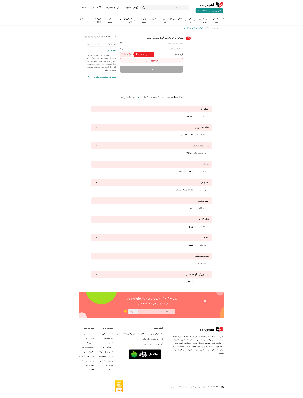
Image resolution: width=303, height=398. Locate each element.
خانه (222, 18)
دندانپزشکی (153, 18)
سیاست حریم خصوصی (105, 356)
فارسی (169, 43)
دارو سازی (190, 20)
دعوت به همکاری (107, 334)
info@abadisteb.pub (151, 339)
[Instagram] (217, 387)
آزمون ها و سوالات (143, 20)
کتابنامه (110, 370)
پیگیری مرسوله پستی (106, 361)
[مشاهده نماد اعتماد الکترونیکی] (141, 387)
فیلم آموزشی (109, 20)
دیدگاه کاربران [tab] (128, 97)
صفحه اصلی (220, 28)
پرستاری (172, 18)
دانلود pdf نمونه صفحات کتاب (105, 77)
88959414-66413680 (151, 344)
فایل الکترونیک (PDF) (96, 20)
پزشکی (180, 18)
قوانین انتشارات (108, 365)
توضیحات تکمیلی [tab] (150, 97)
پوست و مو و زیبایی (203, 20)
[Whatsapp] (222, 387)
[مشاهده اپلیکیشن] (145, 354)
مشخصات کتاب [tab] (174, 97)
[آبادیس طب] (210, 5)
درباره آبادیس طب (107, 347)
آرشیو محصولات (210, 28)
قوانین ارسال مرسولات (106, 352)
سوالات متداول (108, 338)
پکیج (82, 18)
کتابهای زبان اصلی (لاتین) (126, 20)
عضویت (132, 311)
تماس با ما (109, 343)
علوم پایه (164, 20)
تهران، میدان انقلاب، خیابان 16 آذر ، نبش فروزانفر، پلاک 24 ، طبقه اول (137, 334)
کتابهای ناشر (215, 20)
